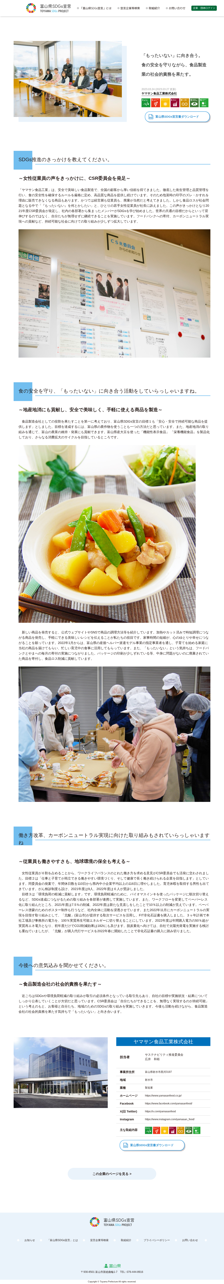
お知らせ (29, 1240)
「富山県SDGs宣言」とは (96, 8)
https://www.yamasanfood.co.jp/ (163, 1095)
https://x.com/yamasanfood (160, 1111)
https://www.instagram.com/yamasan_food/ (169, 1119)
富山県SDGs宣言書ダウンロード (177, 116)
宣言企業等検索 (130, 8)
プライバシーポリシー (157, 1240)
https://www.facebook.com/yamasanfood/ (168, 1103)
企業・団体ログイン (204, 8)
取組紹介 (154, 8)
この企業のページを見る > (112, 1174)
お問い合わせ (177, 8)
